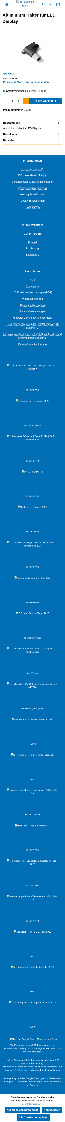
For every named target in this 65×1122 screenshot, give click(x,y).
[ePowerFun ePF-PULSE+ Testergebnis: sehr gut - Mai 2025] (33, 588)
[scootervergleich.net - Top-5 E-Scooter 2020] (32, 1013)
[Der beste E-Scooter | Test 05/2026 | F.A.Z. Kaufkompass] (32, 447)
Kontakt (32, 242)
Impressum (32, 286)
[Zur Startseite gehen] (25, 4)
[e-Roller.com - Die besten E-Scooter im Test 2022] (32, 871)
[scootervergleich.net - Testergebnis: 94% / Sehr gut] (32, 977)
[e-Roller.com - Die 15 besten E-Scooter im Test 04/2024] (32, 694)
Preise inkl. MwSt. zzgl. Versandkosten (26, 82)
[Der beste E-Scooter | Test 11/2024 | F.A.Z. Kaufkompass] (32, 659)
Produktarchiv (32, 207)
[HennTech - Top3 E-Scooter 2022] (32, 836)
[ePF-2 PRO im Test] (32, 482)
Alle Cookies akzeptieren (33, 1117)
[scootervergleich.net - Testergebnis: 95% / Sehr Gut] (32, 800)
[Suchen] (43, 4)
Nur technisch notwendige (22, 1110)
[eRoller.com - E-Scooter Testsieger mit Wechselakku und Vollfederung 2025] (32, 553)
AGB (32, 280)
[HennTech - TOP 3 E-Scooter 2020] (32, 942)
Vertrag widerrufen (32, 224)
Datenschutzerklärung (32, 305)
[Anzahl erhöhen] (18, 101)
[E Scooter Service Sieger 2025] (32, 624)
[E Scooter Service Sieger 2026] (32, 411)
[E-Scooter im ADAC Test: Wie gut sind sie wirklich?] (32, 376)
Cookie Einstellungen (33, 200)
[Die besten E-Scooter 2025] (32, 517)
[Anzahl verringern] (6, 101)
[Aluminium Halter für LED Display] (32, 51)
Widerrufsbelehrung (32, 298)
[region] (32, 51)
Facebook (31, 248)
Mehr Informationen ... (32, 1104)
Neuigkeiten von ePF (32, 169)
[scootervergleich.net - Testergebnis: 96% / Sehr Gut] (32, 907)
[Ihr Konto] (50, 4)
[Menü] (7, 4)
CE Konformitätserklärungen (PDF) (32, 292)
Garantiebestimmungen (32, 311)
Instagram (31, 254)
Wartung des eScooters (33, 194)
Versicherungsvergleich (31, 188)
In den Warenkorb (45, 101)
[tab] (31, 125)
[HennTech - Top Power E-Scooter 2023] (32, 730)
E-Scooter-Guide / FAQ (31, 175)
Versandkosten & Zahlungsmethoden (32, 181)
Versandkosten (10, 1048)
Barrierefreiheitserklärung (32, 344)
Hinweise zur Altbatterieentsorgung (32, 317)
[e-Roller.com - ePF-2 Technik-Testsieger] (32, 765)
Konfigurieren (52, 1110)
